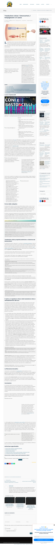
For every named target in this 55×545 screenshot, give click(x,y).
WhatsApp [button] (14, 463)
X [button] (7, 463)
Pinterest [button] (9, 463)
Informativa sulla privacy (47, 542)
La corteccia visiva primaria (10, 450)
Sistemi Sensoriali (29, 20)
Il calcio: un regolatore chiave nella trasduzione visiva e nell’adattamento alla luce (20, 90)
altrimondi (7, 20)
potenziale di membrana (28, 243)
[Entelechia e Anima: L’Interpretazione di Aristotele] (42, 154)
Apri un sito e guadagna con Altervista (18, 544)
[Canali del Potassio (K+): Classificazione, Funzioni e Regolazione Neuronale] (42, 40)
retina (15, 139)
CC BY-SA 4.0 (29, 171)
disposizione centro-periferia (20, 422)
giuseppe (41, 178)
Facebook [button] (5, 463)
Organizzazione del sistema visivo (11, 449)
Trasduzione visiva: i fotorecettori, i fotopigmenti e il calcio (44, 10)
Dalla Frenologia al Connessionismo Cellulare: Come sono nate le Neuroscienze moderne (20, 505)
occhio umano (27, 65)
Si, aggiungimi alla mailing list (11, 530)
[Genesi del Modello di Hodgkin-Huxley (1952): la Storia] (42, 58)
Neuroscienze (24, 20)
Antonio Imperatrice (24, 171)
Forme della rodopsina (10, 87)
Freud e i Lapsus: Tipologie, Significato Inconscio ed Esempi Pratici (44, 130)
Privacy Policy (30, 544)
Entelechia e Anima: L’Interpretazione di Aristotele (47, 153)
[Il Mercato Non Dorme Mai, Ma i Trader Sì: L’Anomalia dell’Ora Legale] (42, 115)
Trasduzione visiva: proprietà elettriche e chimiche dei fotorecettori (17, 89)
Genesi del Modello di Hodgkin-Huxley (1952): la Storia (47, 58)
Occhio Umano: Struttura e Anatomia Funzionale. (13, 448)
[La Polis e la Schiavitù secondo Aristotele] (42, 145)
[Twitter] (42, 22)
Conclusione (8, 92)
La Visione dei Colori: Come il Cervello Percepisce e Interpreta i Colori (17, 452)
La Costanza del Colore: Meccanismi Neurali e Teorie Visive (15, 453)
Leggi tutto (44, 120)
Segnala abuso (27, 544)
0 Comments (7, 21)
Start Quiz (20, 459)
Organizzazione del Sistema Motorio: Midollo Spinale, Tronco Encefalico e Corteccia (45, 176)
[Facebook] (40, 22)
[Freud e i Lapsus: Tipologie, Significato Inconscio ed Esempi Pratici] (41, 129)
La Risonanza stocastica (10, 91)
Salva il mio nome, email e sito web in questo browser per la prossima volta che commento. (20, 525)
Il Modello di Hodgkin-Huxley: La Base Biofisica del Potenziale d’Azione (10, 505)
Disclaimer (24, 544)
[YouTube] (45, 22)
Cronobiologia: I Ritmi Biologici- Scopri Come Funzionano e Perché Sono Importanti (30, 507)
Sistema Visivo (19, 20)
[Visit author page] (6, 486)
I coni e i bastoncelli (9, 86)
